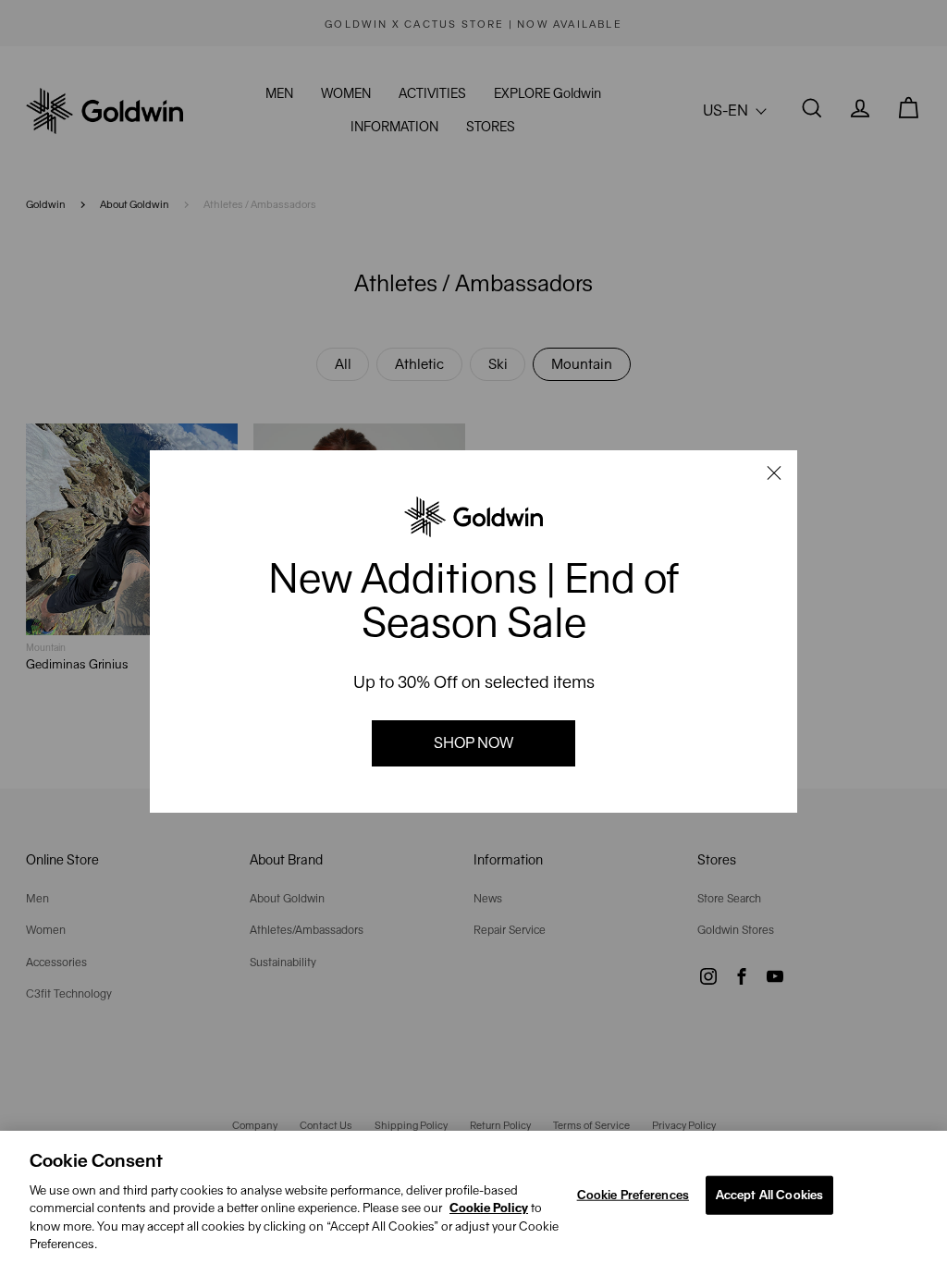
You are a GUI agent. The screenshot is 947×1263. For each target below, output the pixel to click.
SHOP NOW (473, 743)
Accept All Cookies (769, 1195)
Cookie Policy (488, 1208)
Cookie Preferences (633, 1195)
